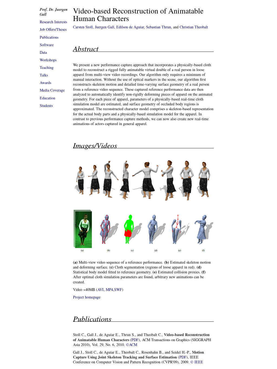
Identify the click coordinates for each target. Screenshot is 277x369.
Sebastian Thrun (158, 26)
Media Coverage (52, 90)
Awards (45, 82)
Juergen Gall (104, 26)
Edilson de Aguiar (130, 26)
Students (46, 105)
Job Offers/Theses (53, 29)
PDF (134, 339)
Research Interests (53, 21)
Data (43, 52)
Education (47, 97)
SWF (118, 289)
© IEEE (196, 361)
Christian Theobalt (194, 26)
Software (47, 44)
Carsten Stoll (83, 26)
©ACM (131, 344)
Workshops (48, 59)
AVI (100, 289)
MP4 (109, 289)
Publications (49, 37)
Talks (44, 75)
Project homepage (86, 297)
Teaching (47, 67)
